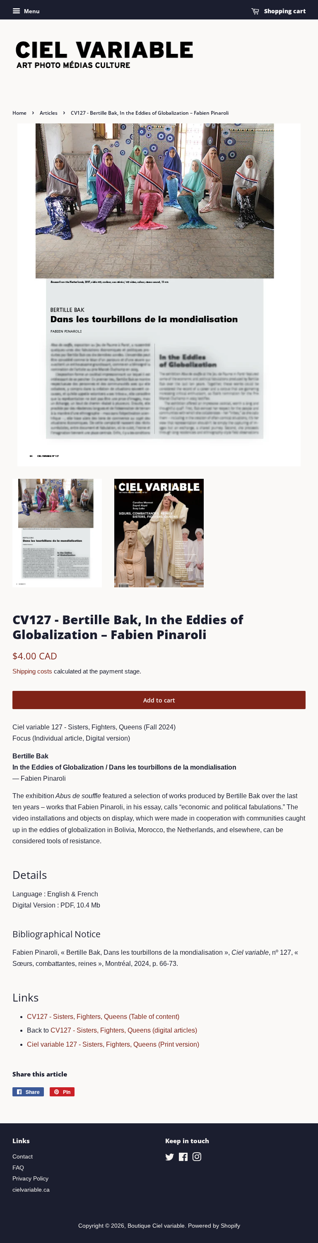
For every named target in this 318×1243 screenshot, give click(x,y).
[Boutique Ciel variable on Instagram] (196, 1159)
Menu (31, 11)
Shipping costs (32, 671)
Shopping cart (284, 11)
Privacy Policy (30, 1178)
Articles (49, 112)
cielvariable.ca (31, 1190)
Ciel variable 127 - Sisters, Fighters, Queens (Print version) (113, 1044)
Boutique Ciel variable (156, 1226)
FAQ (18, 1168)
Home (19, 112)
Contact (22, 1157)
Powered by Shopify (214, 1226)
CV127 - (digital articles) (124, 1030)
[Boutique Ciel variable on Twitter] (169, 1159)
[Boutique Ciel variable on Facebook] (183, 1159)
